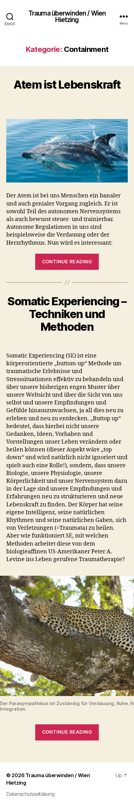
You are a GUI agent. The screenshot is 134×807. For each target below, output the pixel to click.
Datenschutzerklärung (30, 794)
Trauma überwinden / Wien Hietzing (67, 16)
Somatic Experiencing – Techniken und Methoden (66, 314)
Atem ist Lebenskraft (66, 84)
